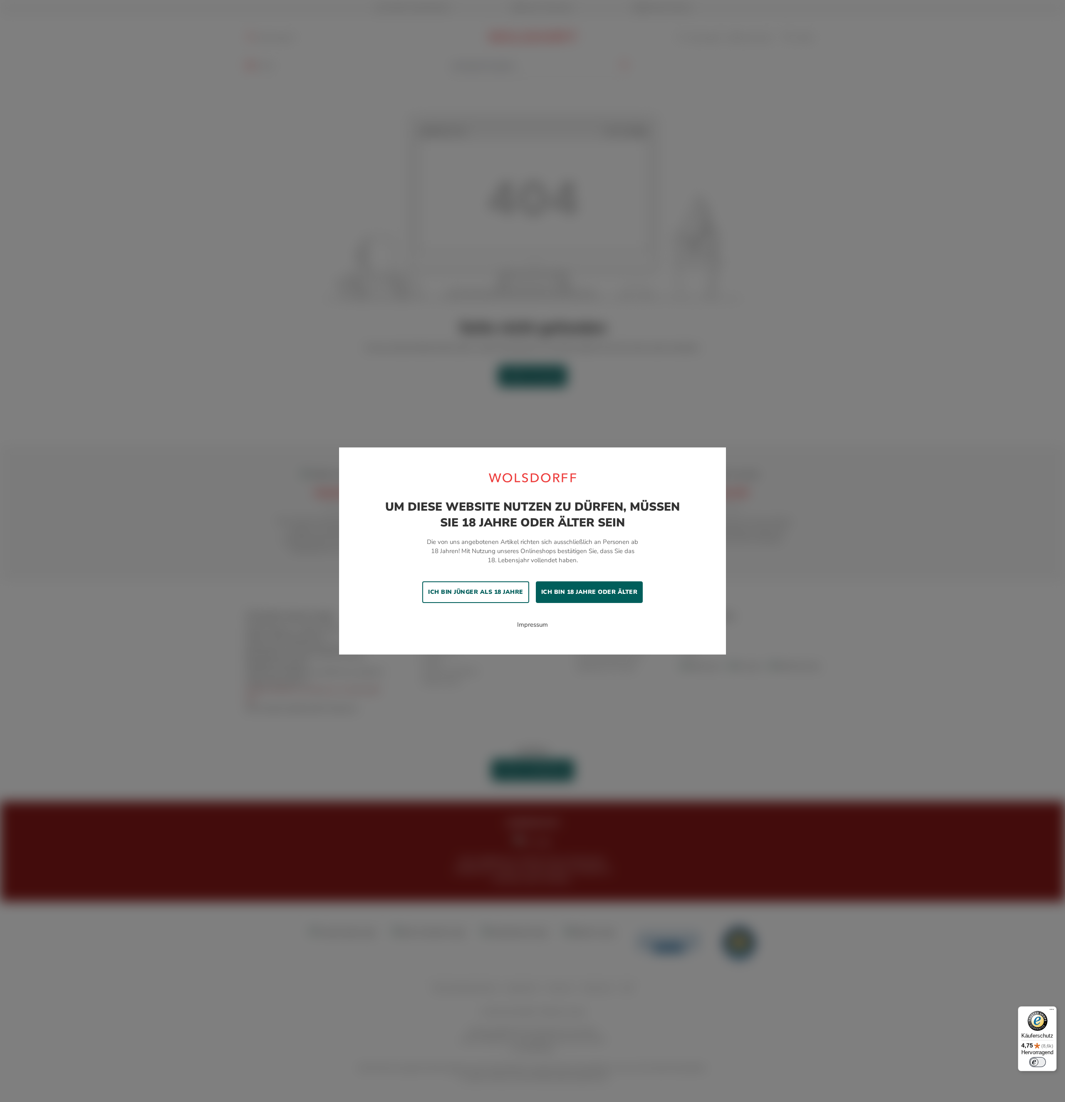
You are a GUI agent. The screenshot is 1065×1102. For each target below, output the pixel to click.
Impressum (532, 624)
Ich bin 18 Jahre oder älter (589, 592)
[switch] (1037, 1062)
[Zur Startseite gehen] (532, 477)
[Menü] (1052, 1011)
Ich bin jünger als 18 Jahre (475, 592)
